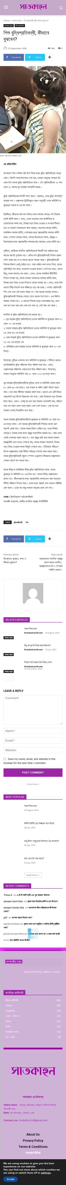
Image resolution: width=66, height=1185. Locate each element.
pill (5, 917)
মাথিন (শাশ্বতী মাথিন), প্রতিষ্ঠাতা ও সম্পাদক (41, 972)
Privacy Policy (33, 1140)
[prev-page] (6, 678)
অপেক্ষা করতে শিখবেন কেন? (22, 917)
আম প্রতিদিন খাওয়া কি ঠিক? (20, 940)
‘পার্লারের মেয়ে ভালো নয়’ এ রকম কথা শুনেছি (43, 933)
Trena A (8, 894)
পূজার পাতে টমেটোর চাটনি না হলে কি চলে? (42, 901)
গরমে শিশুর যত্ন (30, 628)
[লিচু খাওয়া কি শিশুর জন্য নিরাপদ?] (12, 650)
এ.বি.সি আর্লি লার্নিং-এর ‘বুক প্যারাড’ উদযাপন (33, 894)
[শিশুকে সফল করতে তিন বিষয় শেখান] (12, 667)
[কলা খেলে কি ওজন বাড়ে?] (12, 863)
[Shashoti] (6, 48)
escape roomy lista (14, 907)
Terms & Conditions (33, 1146)
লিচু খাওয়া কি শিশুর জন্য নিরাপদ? (37, 645)
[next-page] (11, 678)
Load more (31, 875)
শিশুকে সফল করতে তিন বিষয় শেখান (38, 662)
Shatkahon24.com (33, 632)
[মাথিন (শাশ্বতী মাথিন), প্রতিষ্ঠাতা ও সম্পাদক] (12, 976)
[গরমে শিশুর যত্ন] (12, 633)
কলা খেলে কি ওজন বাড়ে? (34, 858)
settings (46, 1172)
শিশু (27, 522)
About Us (33, 1134)
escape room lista (13, 901)
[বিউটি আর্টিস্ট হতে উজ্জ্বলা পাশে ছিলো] (12, 828)
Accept (10, 1179)
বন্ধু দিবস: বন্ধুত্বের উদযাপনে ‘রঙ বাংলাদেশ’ (41, 841)
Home (7, 20)
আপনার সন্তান (17, 20)
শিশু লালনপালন (20, 25)
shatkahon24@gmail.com (33, 1120)
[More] (49, 57)
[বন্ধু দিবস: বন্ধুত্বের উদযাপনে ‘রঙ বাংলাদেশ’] (12, 845)
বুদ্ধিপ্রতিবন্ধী (18, 522)
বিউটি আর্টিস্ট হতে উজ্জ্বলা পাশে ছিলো (39, 823)
